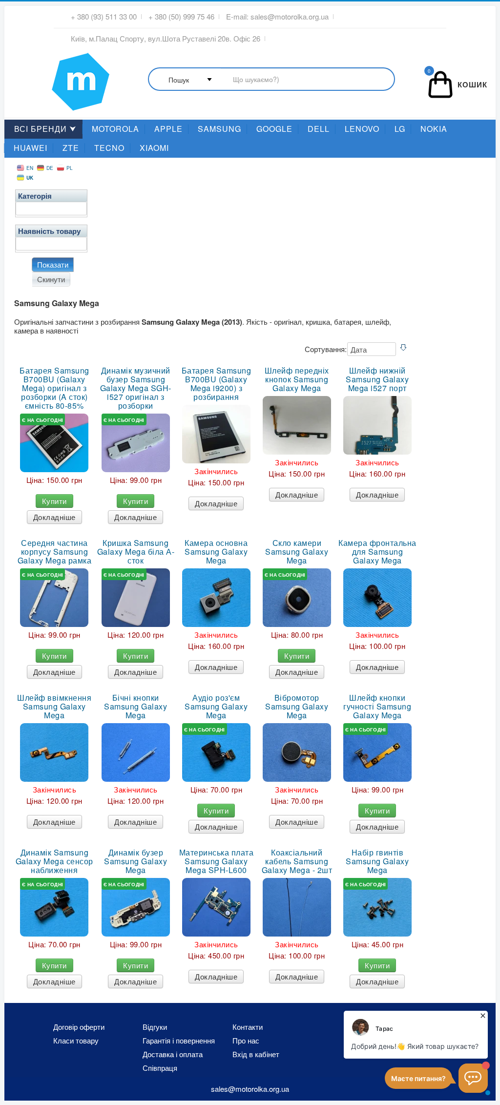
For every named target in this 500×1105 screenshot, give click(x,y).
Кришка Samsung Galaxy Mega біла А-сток (136, 552)
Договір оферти (78, 1026)
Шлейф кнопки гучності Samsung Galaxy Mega (377, 706)
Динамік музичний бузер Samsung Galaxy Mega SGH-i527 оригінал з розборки (135, 388)
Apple (168, 128)
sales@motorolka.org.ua (289, 16)
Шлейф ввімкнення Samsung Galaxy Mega (54, 706)
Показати (52, 264)
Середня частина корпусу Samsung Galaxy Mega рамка (55, 552)
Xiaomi (154, 147)
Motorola (115, 128)
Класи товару (76, 1040)
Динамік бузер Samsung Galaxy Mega (135, 861)
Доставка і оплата (173, 1054)
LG (400, 128)
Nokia (433, 128)
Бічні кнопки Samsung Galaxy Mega (135, 706)
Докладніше (54, 517)
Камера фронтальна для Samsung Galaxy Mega (377, 552)
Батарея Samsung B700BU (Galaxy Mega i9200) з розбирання (216, 383)
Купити (54, 501)
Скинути (51, 279)
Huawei (30, 147)
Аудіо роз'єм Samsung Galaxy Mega (216, 706)
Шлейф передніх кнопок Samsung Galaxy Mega (297, 379)
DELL (319, 128)
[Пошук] (271, 79)
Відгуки (155, 1026)
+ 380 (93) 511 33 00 (104, 16)
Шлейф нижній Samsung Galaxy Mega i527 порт (377, 379)
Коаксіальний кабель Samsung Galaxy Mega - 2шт (297, 861)
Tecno (109, 147)
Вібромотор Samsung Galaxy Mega (296, 706)
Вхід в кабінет (255, 1054)
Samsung (219, 128)
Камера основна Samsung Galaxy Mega (216, 552)
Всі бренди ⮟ (45, 128)
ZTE (70, 147)
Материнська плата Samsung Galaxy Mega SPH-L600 (216, 861)
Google (274, 128)
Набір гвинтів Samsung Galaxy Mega (377, 861)
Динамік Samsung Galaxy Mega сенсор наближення (54, 861)
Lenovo (362, 128)
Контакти (247, 1026)
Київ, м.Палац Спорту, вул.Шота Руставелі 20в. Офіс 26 (165, 38)
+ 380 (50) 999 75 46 (181, 16)
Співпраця (160, 1067)
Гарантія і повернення (179, 1040)
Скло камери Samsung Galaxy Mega (296, 552)
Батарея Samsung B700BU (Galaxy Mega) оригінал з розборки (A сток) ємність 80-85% (54, 388)
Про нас (245, 1040)
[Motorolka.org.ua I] (60, 77)
